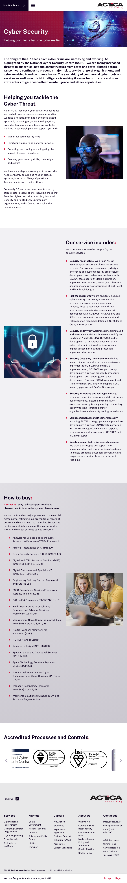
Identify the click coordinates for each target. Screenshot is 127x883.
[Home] (82, 5)
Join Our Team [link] (11, 5)
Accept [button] (108, 878)
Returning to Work (62, 840)
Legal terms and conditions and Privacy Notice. (51, 870)
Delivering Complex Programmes (13, 830)
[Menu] (33, 5)
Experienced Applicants (60, 831)
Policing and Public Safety (38, 838)
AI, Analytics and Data (10, 844)
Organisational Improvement (11, 823)
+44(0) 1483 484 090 (109, 831)
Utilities (32, 843)
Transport (33, 847)
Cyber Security (11, 839)
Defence (33, 832)
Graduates (59, 825)
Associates (59, 844)
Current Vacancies (63, 847)
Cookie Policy (85, 853)
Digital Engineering (13, 835)
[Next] (120, 760)
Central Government (35, 823)
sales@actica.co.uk (113, 825)
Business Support (62, 836)
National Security (37, 828)
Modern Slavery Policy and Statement (86, 842)
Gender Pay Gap (86, 849)
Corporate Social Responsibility (86, 827)
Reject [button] (119, 878)
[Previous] (6, 760)
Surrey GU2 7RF (111, 855)
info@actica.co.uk (112, 821)
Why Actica (59, 821)
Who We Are (84, 821)
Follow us (8, 799)
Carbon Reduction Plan (87, 834)
